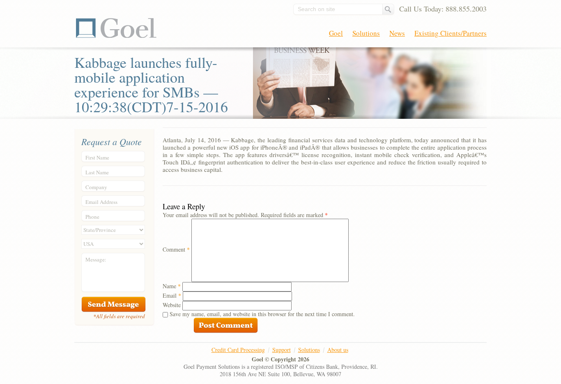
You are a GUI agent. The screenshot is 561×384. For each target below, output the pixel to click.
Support (281, 350)
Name (172, 286)
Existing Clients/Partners (450, 33)
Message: (95, 259)
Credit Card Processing (238, 350)
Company (96, 187)
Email (172, 295)
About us (337, 350)
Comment (176, 249)
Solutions (366, 33)
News (397, 33)
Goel (116, 28)
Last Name (97, 172)
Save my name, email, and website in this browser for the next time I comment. (262, 314)
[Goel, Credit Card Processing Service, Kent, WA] (456, 359)
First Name (97, 157)
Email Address (101, 202)
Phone (92, 216)
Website (172, 305)
